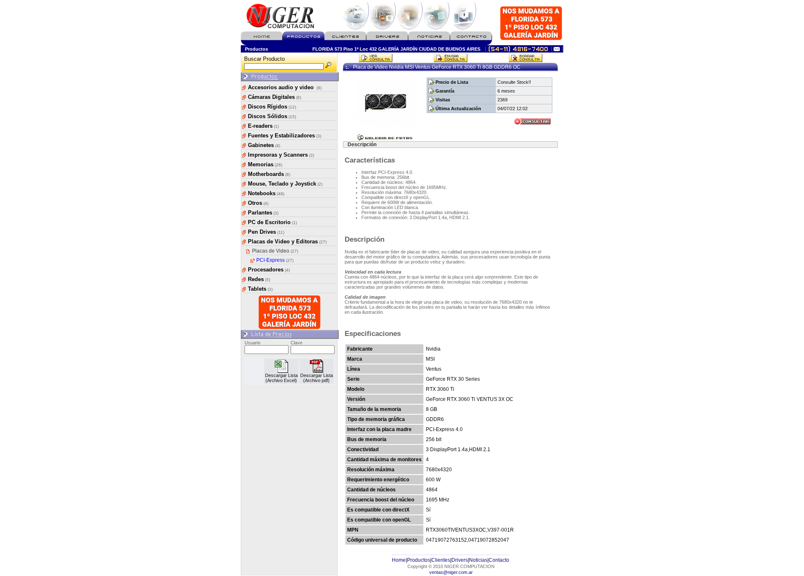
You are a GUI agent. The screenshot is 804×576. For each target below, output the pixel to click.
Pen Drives (266, 232)
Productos (418, 560)
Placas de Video (275, 251)
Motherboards (269, 174)
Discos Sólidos (272, 116)
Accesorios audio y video (285, 87)
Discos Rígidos (272, 106)
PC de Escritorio (272, 222)
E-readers (263, 126)
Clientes (440, 560)
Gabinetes (264, 145)
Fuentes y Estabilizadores (284, 135)
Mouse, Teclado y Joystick (285, 184)
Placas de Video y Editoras (287, 241)
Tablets (260, 289)
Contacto (499, 560)
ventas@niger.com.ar (451, 572)
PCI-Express (275, 260)
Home (399, 560)
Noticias (478, 560)
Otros (258, 203)
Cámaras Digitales (274, 97)
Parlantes (263, 212)
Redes (259, 279)
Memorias (265, 164)
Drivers (459, 560)
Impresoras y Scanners (281, 155)
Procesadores (269, 269)
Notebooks (266, 193)
